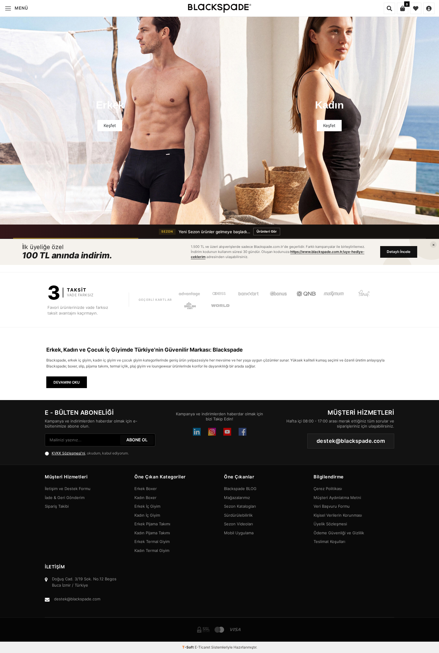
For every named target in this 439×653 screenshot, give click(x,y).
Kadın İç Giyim (147, 515)
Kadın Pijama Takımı (152, 532)
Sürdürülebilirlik (238, 515)
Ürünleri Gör (267, 231)
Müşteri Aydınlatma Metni (337, 497)
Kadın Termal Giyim (151, 550)
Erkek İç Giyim (147, 506)
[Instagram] (212, 431)
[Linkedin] (196, 431)
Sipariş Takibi (57, 506)
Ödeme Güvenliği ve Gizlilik (339, 532)
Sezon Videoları (238, 523)
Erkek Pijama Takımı (152, 523)
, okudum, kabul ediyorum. (90, 453)
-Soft (188, 647)
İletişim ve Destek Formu (67, 488)
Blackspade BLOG (240, 488)
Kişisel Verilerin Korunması (338, 515)
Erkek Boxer (145, 488)
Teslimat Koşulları (329, 541)
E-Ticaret (202, 647)
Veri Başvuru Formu (332, 506)
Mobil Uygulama (239, 532)
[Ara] (389, 8)
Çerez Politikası (328, 488)
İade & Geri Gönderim (65, 497)
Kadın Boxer (145, 497)
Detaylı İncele (399, 251)
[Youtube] (227, 431)
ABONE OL (137, 439)
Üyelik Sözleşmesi (330, 523)
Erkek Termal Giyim (152, 541)
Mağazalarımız (237, 497)
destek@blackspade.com (77, 598)
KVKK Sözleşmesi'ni (68, 453)
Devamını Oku (66, 382)
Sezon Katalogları (240, 506)
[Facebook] (242, 431)
